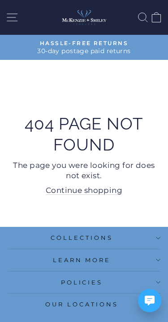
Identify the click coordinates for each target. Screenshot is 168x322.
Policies (82, 282)
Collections (82, 237)
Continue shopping (84, 190)
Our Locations (81, 304)
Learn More (82, 259)
